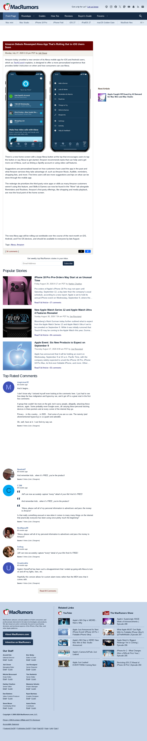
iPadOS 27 (86, 22)
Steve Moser (7, 703)
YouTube (67, 613)
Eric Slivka (30, 655)
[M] (8, 392)
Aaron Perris (31, 703)
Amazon (20, 244)
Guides (42, 16)
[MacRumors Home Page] (21, 6)
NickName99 (22, 528)
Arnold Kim (7, 655)
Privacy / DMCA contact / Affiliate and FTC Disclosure (21, 720)
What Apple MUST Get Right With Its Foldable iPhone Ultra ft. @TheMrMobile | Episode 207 (130, 632)
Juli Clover (42, 53)
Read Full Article (41, 303)
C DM (19, 485)
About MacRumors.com (17, 634)
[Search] (141, 16)
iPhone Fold (58, 22)
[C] (8, 496)
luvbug (20, 547)
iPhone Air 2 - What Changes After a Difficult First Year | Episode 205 (129, 653)
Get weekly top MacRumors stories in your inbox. (47, 258)
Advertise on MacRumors (18, 642)
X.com (10, 660)
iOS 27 (72, 22)
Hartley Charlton (75, 284)
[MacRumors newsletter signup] (142, 6)
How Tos (55, 16)
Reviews (69, 16)
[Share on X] (81, 251)
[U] (8, 573)
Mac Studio (24, 22)
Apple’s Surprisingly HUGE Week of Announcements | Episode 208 (128, 621)
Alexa (13, 244)
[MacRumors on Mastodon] (124, 6)
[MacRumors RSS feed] (138, 6)
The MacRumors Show (121, 613)
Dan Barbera (7, 694)
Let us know (92, 7)
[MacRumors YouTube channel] (128, 6)
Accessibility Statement (11, 724)
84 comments (55, 335)
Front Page (11, 16)
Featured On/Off (9, 728)
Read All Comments (48, 591)
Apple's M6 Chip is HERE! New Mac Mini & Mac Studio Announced (86, 642)
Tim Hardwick (31, 674)
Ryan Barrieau (31, 694)
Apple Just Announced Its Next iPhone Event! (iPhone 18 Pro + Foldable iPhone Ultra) (86, 632)
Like (30, 426)
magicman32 (23, 382)
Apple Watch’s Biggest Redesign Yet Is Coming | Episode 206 (127, 642)
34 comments (12, 251)
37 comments (55, 303)
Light (51, 728)
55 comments (55, 368)
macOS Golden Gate (105, 22)
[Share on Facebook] (88, 251)
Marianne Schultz (32, 684)
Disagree (36, 426)
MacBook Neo (127, 22)
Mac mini (9, 22)
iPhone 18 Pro (41, 22)
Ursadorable (22, 563)
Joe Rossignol (75, 316)
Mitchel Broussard (10, 674)
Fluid (34, 728)
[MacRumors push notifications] (133, 6)
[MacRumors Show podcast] (106, 6)
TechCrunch (19, 62)
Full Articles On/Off (23, 728)
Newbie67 (21, 469)
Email (5, 660)
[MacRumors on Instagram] (111, 6)
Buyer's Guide (85, 16)
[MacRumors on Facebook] (115, 6)
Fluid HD (40, 728)
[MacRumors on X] (120, 6)
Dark (56, 728)
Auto (46, 728)
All (142, 22)
